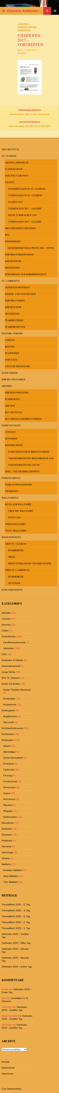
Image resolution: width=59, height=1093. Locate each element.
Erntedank (8, 763)
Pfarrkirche (16, 550)
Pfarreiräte (12, 399)
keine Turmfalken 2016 (22, 215)
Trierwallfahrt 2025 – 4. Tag (16, 910)
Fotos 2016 (14, 517)
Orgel (12, 556)
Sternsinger (8, 852)
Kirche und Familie (14, 379)
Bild (19, 50)
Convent (22, 24)
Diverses (6, 624)
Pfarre (21, 53)
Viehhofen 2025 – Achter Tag (17, 966)
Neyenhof (11, 438)
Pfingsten (8, 811)
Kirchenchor (13, 261)
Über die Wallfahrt (20, 510)
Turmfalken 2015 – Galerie (24, 221)
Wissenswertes (11, 537)
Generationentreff (17, 287)
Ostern (6, 793)
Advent (6, 746)
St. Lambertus (11, 280)
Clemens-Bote (14, 169)
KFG (7, 234)
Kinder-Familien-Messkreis (17, 689)
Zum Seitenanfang (11, 1088)
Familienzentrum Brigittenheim (28, 451)
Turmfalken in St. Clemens (25, 195)
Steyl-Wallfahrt (16, 530)
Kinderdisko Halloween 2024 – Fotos (31, 247)
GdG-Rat (10, 405)
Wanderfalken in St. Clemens (26, 188)
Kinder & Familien (11, 683)
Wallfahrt (6, 864)
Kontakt (6, 1061)
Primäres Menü (55, 11)
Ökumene (7, 834)
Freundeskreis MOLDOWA (20, 228)
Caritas (10, 339)
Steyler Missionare (17, 366)
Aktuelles (6, 612)
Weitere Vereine (12, 333)
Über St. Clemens (15, 543)
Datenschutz (8, 1067)
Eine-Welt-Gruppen (16, 175)
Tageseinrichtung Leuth (23, 464)
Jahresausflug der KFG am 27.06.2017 (29, 124)
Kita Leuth (8, 722)
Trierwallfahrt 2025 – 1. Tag (16, 928)
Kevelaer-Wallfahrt (18, 504)
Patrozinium (9, 799)
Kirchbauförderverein (19, 254)
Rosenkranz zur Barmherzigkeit (25, 274)
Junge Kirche (10, 372)
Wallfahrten (10, 497)
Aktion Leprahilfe (17, 162)
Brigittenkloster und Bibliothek (29, 563)
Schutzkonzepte (12, 589)
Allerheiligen (9, 752)
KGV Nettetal (13, 412)
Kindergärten (14, 445)
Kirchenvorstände (17, 392)
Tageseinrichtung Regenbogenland (31, 458)
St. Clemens (9, 155)
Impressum (7, 1073)
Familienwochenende (18, 484)
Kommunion (9, 787)
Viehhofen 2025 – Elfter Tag (16, 943)
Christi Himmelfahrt (13, 757)
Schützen (11, 359)
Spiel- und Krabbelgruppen (22, 471)
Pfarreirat (6, 846)
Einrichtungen (11, 425)
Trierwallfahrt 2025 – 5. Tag (16, 904)
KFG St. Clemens (11, 678)
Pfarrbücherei (14, 320)
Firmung (7, 775)
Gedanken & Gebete (12, 660)
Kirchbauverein (15, 300)
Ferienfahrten (27, 27)
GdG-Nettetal (10, 149)
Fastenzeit (8, 769)
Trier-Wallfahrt (15, 524)
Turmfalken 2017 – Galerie (24, 208)
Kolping (10, 346)
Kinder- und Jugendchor (20, 293)
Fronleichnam (10, 781)
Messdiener (12, 267)
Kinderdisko (12, 241)
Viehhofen (24, 30)
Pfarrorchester (15, 326)
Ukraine (6, 858)
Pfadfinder (12, 353)
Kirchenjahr (7, 740)
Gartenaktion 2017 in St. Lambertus (29, 112)
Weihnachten (10, 817)
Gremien (7, 386)
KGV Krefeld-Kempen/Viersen (23, 418)
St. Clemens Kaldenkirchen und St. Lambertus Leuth (22, 11)
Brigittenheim (10, 716)
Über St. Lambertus (17, 570)
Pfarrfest (7, 805)
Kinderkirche (9, 704)
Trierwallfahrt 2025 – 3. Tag (16, 916)
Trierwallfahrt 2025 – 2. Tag (16, 922)
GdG (4, 654)
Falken (9, 182)
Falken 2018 (15, 201)
